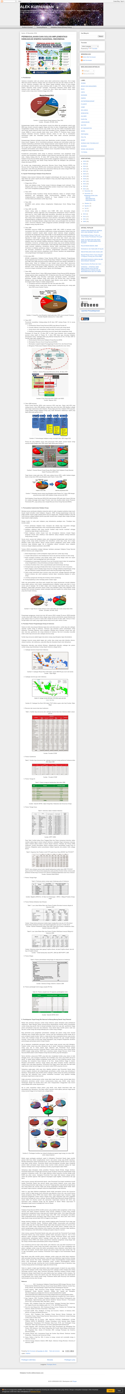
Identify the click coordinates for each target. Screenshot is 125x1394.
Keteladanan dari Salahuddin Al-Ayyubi (92, 249)
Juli (86, 208)
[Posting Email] (62, 1351)
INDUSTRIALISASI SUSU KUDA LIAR (92, 252)
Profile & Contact (27, 27)
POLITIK (83, 137)
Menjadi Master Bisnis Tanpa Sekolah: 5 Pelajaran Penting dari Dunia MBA (92, 255)
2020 (84, 174)
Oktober (87, 203)
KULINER (83, 116)
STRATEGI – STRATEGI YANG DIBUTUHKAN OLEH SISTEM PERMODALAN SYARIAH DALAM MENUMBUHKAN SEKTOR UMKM (91, 269)
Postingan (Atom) (51, 1364)
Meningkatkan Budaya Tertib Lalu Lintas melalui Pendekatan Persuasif (91, 235)
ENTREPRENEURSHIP (87, 101)
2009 (84, 221)
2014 (84, 189)
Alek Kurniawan (87, 60)
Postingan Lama (70, 1360)
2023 (84, 169)
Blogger (75, 1381)
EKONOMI (84, 95)
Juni (86, 211)
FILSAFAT (84, 104)
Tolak (119, 1390)
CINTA (83, 92)
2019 (84, 176)
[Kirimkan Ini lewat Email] (66, 1351)
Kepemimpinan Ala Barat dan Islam (91, 264)
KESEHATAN (84, 113)
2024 (84, 166)
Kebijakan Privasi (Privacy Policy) (61, 27)
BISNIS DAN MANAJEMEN (88, 86)
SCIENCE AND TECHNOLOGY (90, 143)
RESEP (83, 140)
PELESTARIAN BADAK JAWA (89, 246)
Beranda (50, 1360)
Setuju (111, 1390)
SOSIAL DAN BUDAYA (87, 149)
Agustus (87, 206)
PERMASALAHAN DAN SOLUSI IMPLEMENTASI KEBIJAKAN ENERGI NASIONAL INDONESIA (44, 37)
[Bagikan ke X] (70, 1351)
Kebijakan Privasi (35, 1391)
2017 (84, 181)
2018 (84, 178)
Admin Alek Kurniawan (89, 57)
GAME (83, 107)
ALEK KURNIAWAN (37, 7)
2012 (84, 216)
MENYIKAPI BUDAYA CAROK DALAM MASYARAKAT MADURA (92, 260)
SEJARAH (84, 146)
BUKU (82, 89)
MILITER (83, 125)
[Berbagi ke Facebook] (71, 1351)
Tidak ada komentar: (54, 1351)
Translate (94, 48)
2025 (84, 164)
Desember (88, 191)
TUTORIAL (84, 152)
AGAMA (83, 83)
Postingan (86, 71)
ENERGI (28, 1353)
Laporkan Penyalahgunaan (90, 311)
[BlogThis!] (68, 1351)
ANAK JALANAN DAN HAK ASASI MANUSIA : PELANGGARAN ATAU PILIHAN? (91, 241)
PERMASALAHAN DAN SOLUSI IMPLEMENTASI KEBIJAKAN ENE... (91, 198)
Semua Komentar (88, 73)
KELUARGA (84, 110)
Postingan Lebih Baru (29, 1360)
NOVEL (83, 131)
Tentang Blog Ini (42, 27)
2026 (84, 161)
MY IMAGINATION (86, 128)
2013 (84, 214)
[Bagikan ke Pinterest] (73, 1351)
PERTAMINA (84, 134)
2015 (84, 186)
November (88, 193)
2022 (84, 171)
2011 (84, 219)
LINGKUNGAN (85, 122)
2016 (84, 184)
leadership (84, 119)
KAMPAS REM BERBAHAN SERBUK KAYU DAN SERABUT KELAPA (91, 231)
